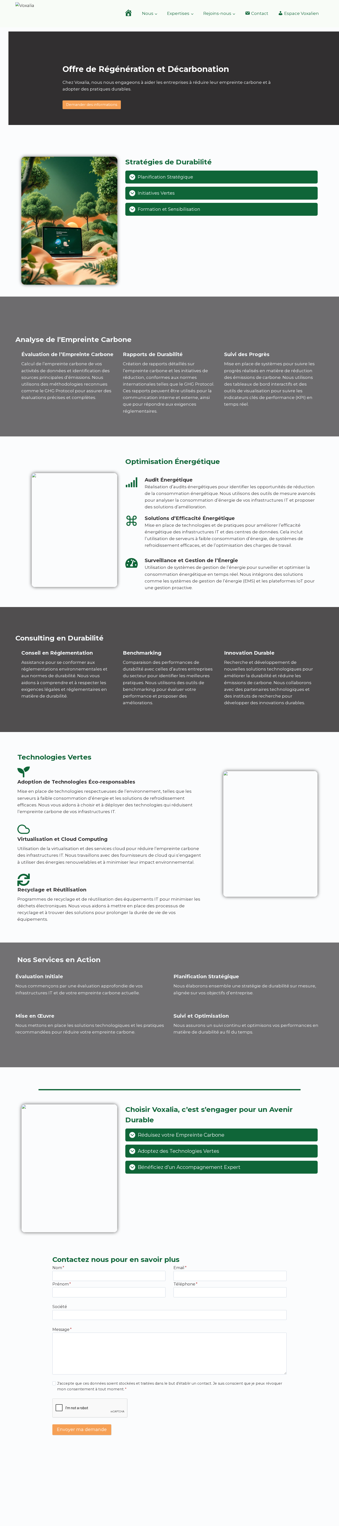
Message (62, 1329)
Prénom (61, 1284)
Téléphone (185, 1284)
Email (180, 1267)
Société (59, 1306)
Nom (58, 1267)
